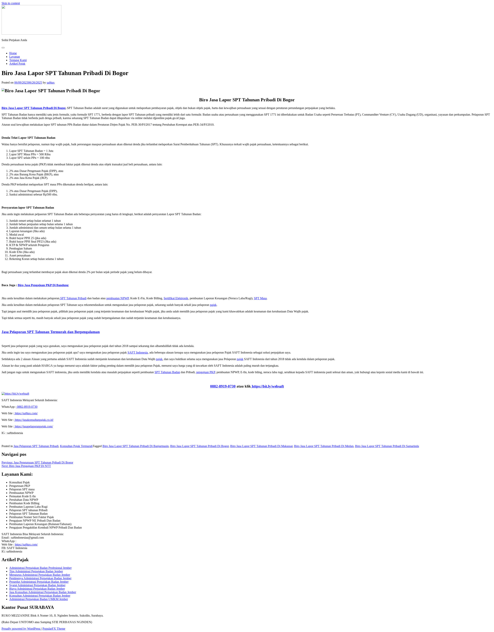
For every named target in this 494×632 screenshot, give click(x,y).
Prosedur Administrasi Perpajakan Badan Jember (39, 581)
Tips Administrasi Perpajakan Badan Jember (36, 571)
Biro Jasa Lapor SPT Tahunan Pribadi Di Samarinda (387, 446)
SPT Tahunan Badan (167, 372)
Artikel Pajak (17, 63)
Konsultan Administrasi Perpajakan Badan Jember (39, 595)
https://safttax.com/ (26, 544)
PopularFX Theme (53, 628)
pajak (213, 304)
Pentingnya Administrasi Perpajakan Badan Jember (40, 578)
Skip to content (11, 3)
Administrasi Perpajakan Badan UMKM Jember (38, 599)
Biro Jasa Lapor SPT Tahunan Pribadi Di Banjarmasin (135, 446)
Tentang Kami (18, 60)
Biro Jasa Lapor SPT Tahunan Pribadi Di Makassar (261, 446)
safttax (51, 82)
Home (13, 53)
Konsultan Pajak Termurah (76, 446)
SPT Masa (260, 298)
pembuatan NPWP (117, 298)
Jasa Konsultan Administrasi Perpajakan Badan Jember (42, 592)
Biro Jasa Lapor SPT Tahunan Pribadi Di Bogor (199, 446)
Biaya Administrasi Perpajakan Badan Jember (37, 588)
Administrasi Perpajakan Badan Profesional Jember (40, 567)
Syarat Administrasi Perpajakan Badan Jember (37, 585)
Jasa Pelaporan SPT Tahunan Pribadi (36, 446)
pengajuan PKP (205, 372)
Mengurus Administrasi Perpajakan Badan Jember (39, 574)
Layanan (14, 56)
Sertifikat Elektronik (176, 298)
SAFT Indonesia (138, 352)
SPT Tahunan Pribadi (72, 298)
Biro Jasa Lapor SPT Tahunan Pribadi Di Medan (324, 446)
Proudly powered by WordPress (21, 628)
